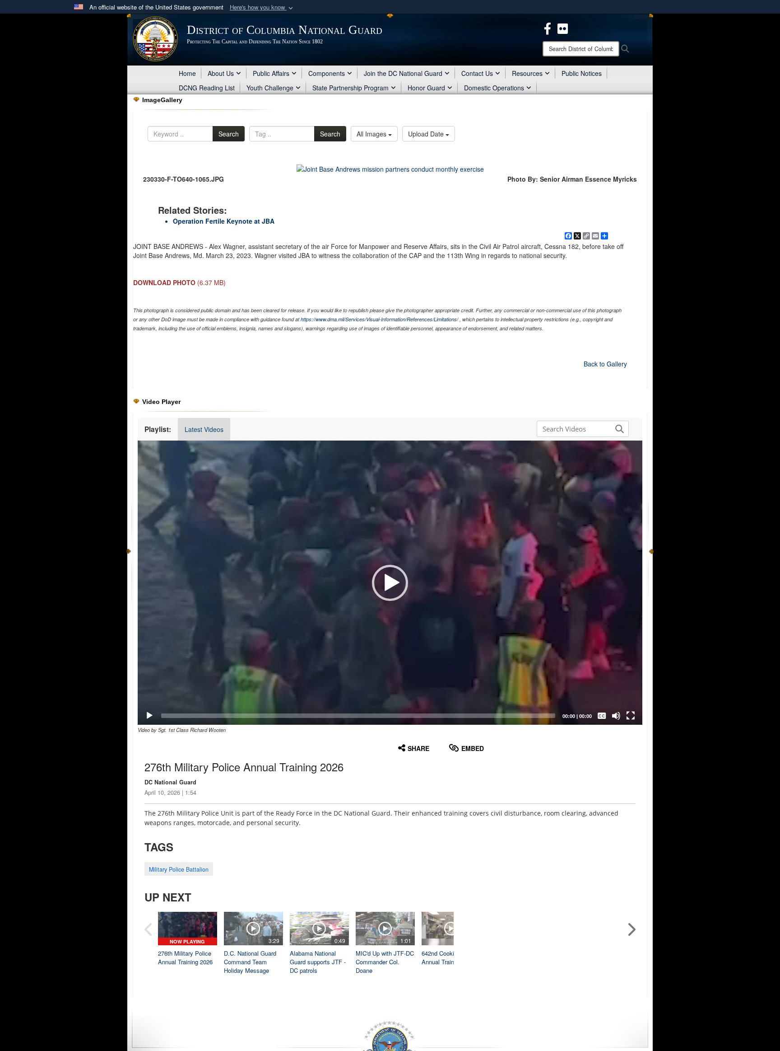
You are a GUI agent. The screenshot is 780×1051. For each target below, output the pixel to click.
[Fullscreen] (630, 715)
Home (187, 73)
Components (326, 73)
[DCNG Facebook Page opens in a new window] (547, 27)
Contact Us (477, 73)
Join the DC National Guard (403, 73)
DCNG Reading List (207, 87)
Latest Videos (204, 429)
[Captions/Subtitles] (601, 715)
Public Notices (582, 73)
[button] (262, 7)
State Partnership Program (350, 87)
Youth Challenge (269, 87)
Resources (527, 73)
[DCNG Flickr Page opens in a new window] (562, 27)
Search (228, 133)
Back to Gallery (605, 363)
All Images (372, 133)
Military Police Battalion (179, 869)
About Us (221, 73)
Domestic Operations (494, 87)
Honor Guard (426, 87)
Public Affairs (271, 73)
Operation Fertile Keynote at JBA (223, 220)
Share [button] (418, 748)
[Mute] (616, 715)
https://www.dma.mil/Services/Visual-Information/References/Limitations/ (379, 319)
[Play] (149, 715)
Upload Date (427, 133)
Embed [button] (472, 748)
